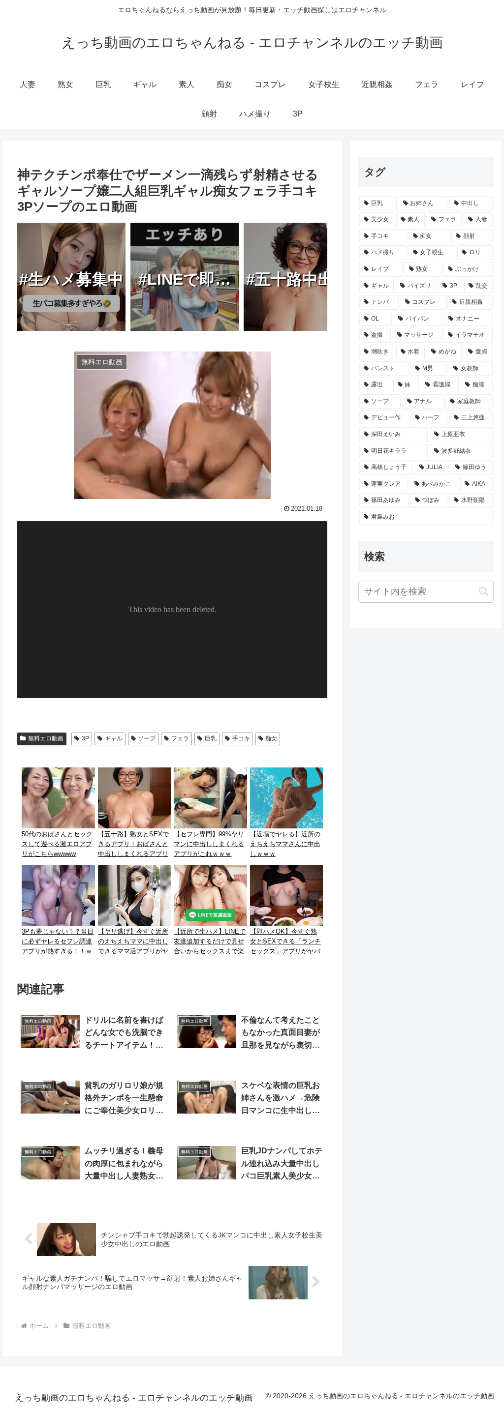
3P (85, 738)
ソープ (147, 738)
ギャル (114, 738)
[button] (483, 591)
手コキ (241, 738)
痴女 (271, 738)
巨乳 (211, 738)
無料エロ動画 (45, 738)
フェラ (180, 738)
